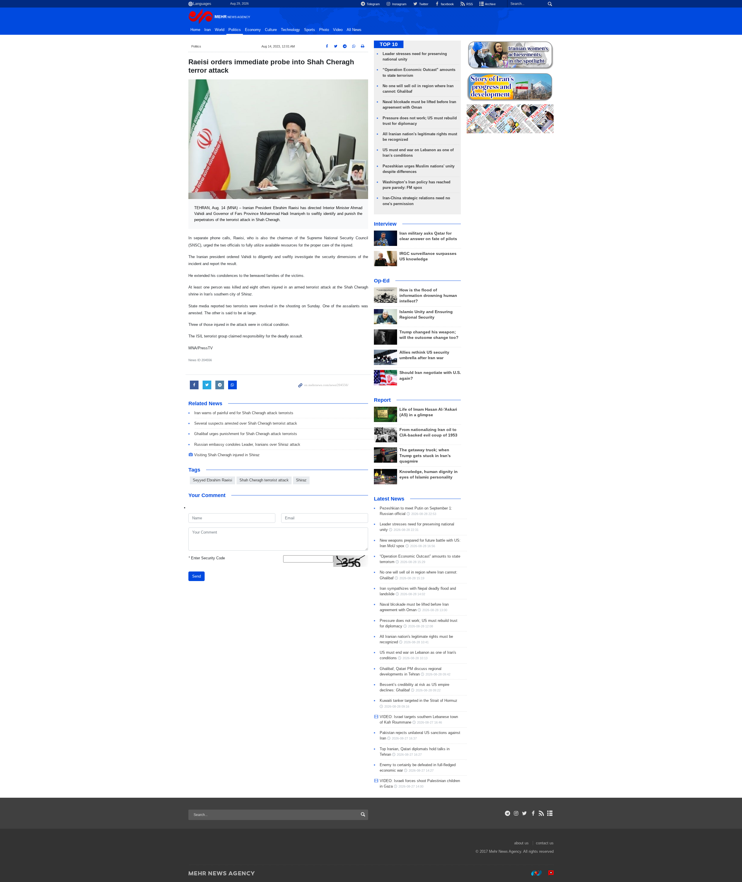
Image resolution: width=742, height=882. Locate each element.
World (219, 30)
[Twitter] (524, 813)
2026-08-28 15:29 (412, 562)
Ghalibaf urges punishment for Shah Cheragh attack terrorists (245, 434)
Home (195, 30)
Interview (385, 224)
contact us (545, 843)
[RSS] (541, 813)
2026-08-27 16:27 (409, 754)
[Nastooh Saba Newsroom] (533, 873)
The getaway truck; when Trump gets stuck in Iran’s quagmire (425, 455)
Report (382, 400)
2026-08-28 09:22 (428, 690)
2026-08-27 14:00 (411, 786)
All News (354, 30)
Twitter (423, 4)
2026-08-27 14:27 (421, 770)
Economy (253, 30)
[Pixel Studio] (548, 873)
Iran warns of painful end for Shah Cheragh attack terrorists (243, 413)
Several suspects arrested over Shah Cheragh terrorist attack (245, 423)
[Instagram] (516, 813)
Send (196, 576)
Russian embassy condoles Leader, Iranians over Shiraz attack (247, 444)
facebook (447, 4)
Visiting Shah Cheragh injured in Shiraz (227, 455)
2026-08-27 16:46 (429, 722)
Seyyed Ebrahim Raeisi (212, 480)
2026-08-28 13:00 (434, 610)
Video (338, 30)
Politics (234, 30)
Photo (324, 30)
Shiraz (301, 480)
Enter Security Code (206, 558)
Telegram (373, 4)
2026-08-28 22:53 (423, 514)
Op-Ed (382, 281)
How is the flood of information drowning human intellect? (428, 295)
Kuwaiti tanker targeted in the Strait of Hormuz (418, 700)
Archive (490, 4)
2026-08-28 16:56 (422, 546)
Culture (271, 30)
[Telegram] (507, 813)
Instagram (398, 4)
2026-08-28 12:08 (420, 626)
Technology (290, 30)
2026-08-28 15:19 (411, 578)
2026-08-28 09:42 (437, 674)
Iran (207, 30)
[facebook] (533, 813)
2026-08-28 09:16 (396, 706)
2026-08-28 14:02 (412, 594)
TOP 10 (389, 44)
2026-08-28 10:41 (416, 642)
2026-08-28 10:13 (415, 658)
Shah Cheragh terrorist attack (264, 480)
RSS (469, 4)
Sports (309, 30)
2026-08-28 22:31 (406, 530)
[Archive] (550, 813)
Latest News (389, 499)
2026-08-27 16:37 (404, 738)
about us (521, 843)
